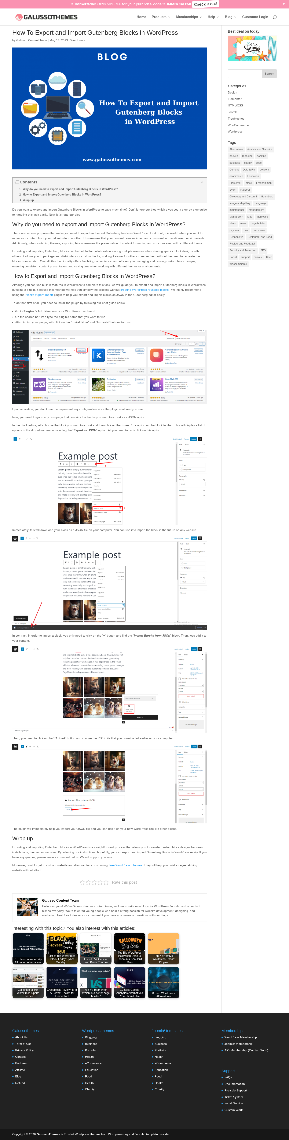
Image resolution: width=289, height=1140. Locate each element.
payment (234, 230)
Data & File (249, 169)
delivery (264, 169)
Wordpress (77, 40)
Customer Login (255, 17)
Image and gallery (240, 203)
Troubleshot (236, 118)
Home (141, 17)
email (249, 183)
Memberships (187, 17)
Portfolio (90, 1050)
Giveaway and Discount (243, 196)
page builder (258, 223)
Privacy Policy (24, 1050)
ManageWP (236, 216)
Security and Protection (243, 250)
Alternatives (236, 149)
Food (88, 1076)
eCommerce (93, 1063)
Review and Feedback (242, 243)
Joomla (233, 112)
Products (159, 17)
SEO (263, 250)
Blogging (247, 156)
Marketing (262, 216)
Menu (233, 223)
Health (89, 1056)
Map (249, 216)
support (245, 257)
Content (234, 169)
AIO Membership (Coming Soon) (246, 1050)
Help (211, 17)
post (246, 230)
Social (233, 257)
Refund (20, 1083)
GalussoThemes (48, 1134)
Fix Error (245, 189)
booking (261, 156)
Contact (20, 1056)
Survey (258, 257)
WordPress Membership (240, 1037)
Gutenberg (267, 196)
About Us (21, 1037)
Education (253, 176)
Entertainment (264, 183)
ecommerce (236, 176)
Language (260, 203)
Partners (21, 1063)
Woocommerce (238, 264)
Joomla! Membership (238, 1043)
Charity (90, 1089)
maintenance (237, 209)
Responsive (236, 237)
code (259, 162)
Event (233, 189)
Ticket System (233, 1097)
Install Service (233, 1103)
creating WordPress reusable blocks (144, 289)
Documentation (234, 1084)
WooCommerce (238, 125)
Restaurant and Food (260, 237)
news (243, 223)
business (235, 162)
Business (91, 1043)
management (256, 209)
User (269, 257)
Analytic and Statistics (259, 149)
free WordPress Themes (125, 865)
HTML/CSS (235, 105)
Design (232, 92)
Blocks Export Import (39, 294)
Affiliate (20, 1070)
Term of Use (23, 1043)
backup (234, 156)
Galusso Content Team (31, 40)
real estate (259, 230)
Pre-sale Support (235, 1090)
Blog (229, 17)
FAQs (228, 1077)
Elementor (235, 99)
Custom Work (233, 1110)
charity (248, 162)
